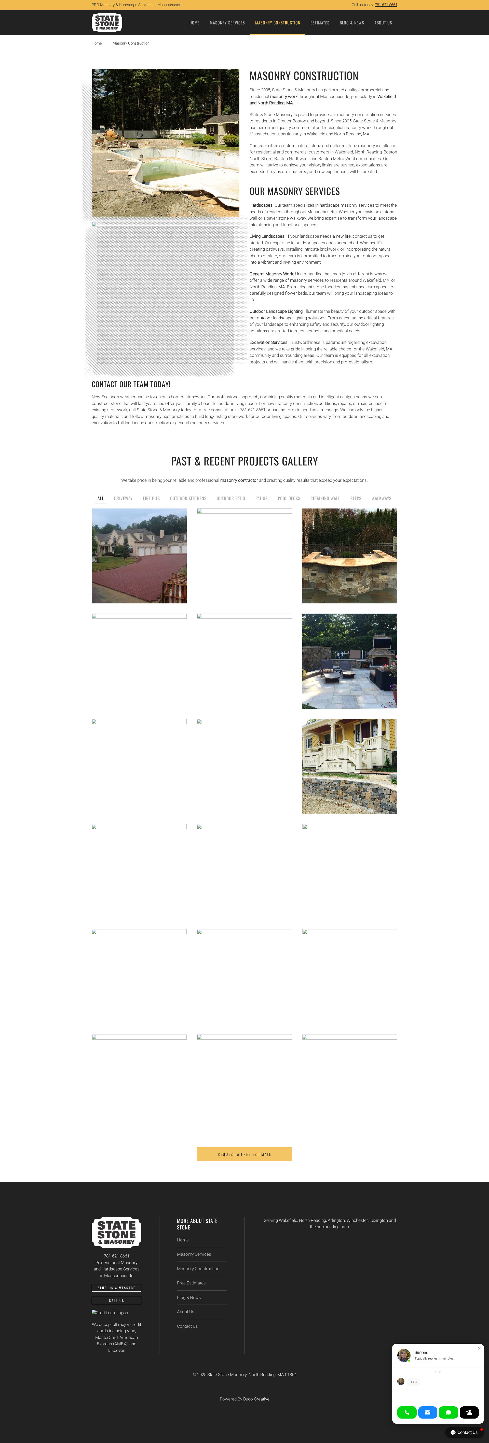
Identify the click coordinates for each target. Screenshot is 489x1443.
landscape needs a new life (325, 236)
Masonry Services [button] (227, 23)
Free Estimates (191, 1282)
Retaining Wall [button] (325, 498)
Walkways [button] (381, 498)
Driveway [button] (123, 498)
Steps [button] (355, 498)
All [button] (101, 498)
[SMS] (448, 1412)
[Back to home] (107, 22)
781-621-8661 (386, 5)
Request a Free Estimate (244, 1154)
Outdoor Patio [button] (231, 498)
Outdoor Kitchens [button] (188, 498)
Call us (116, 1300)
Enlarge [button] (139, 567)
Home (194, 23)
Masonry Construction (277, 23)
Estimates (320, 23)
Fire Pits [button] (151, 498)
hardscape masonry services (347, 205)
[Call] (407, 1412)
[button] (479, 1348)
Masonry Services (194, 1254)
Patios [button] (261, 498)
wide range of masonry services (294, 280)
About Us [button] (383, 23)
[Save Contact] (469, 1412)
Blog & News (352, 23)
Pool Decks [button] (289, 498)
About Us (185, 1311)
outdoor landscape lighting (282, 317)
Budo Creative (256, 1399)
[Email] (428, 1412)
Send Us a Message (116, 1287)
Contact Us (187, 1326)
